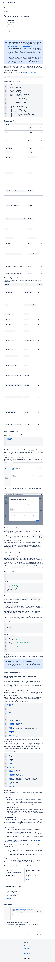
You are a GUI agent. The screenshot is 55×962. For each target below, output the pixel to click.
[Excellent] (42, 935)
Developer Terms (27, 953)
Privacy (25, 950)
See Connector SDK (30, 879)
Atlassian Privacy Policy (27, 46)
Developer (11, 2)
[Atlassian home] (3, 2)
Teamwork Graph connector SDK (30, 72)
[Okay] (39, 935)
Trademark (26, 956)
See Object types (10, 879)
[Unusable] (36, 935)
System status (27, 948)
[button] (51, 2)
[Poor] (37, 935)
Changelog (26, 945)
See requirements (10, 898)
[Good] (40, 935)
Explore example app (10, 929)
